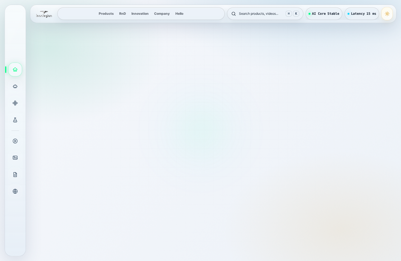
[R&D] (15, 120)
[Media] (15, 141)
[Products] (15, 86)
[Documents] (15, 175)
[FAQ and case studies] (15, 158)
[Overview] (15, 69)
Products (106, 13)
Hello (179, 13)
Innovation (140, 13)
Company (162, 13)
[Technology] (15, 103)
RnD (122, 13)
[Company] (15, 191)
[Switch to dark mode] (387, 13)
